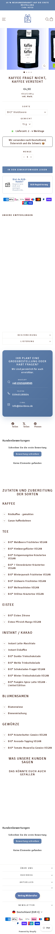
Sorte (26, 106)
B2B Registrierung (39, 184)
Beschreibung (27, 335)
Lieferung (28, 341)
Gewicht (26, 118)
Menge (27, 152)
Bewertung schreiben (27, 454)
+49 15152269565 (22, 383)
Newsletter (27, 905)
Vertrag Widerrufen (27, 895)
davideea (27, 875)
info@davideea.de (22, 406)
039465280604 (20, 394)
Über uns (26, 868)
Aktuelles (27, 882)
